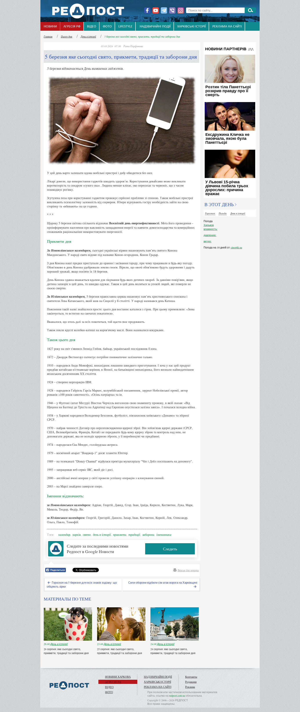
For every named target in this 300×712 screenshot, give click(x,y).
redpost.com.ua (177, 695)
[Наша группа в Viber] (172, 10)
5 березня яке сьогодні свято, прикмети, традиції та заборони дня (142, 36)
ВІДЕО (91, 26)
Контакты (191, 677)
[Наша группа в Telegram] (164, 10)
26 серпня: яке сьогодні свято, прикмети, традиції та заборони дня (66, 651)
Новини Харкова (118, 677)
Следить (170, 548)
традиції (134, 534)
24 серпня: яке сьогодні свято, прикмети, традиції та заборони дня (173, 651)
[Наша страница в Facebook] (147, 10)
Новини (50, 26)
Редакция (191, 682)
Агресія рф (71, 26)
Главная (48, 36)
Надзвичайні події (155, 26)
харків (76, 534)
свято (87, 534)
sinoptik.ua (236, 247)
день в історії (102, 534)
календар (64, 534)
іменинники (163, 534)
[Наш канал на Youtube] (155, 10)
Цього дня (66, 36)
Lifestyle (125, 26)
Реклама (190, 687)
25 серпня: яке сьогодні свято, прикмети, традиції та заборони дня (120, 651)
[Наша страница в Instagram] (180, 10)
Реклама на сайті (227, 26)
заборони (148, 534)
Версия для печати (188, 570)
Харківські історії (191, 26)
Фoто (107, 26)
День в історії (88, 36)
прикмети (119, 534)
